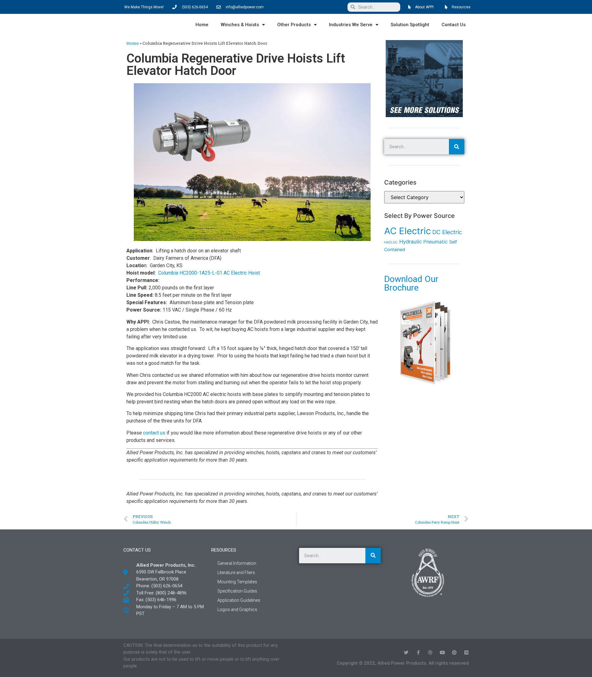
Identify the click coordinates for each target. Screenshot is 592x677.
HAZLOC (391, 242)
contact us (154, 433)
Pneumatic (435, 242)
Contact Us (454, 24)
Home (201, 24)
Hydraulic (410, 242)
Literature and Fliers (236, 572)
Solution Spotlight (410, 24)
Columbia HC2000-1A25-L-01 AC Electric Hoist (209, 273)
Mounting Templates (237, 581)
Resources (223, 550)
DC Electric (447, 232)
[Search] (456, 146)
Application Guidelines (238, 600)
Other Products (294, 24)
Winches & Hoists (240, 24)
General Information (236, 563)
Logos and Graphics (237, 609)
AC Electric (407, 231)
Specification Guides (237, 591)
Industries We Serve (350, 24)
